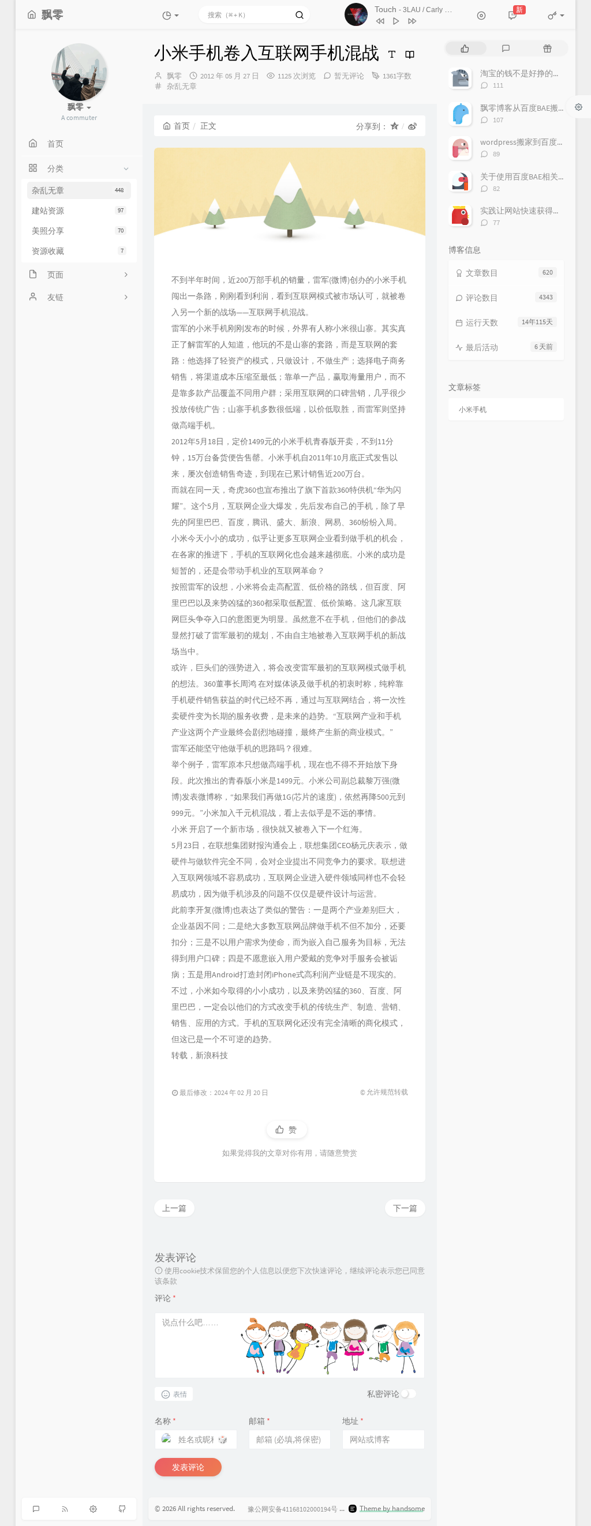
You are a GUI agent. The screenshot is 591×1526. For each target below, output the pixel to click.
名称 (165, 1421)
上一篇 (174, 1208)
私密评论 (383, 1394)
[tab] (464, 48)
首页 (182, 126)
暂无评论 (349, 76)
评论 (165, 1298)
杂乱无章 (78, 190)
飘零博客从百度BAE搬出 (523, 108)
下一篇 (405, 1208)
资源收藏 (78, 251)
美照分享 (78, 231)
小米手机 (473, 409)
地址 (353, 1421)
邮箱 (259, 1421)
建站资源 (78, 210)
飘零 (174, 76)
